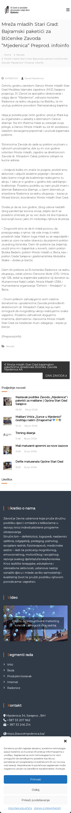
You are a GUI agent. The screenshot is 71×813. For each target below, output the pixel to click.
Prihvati (35, 779)
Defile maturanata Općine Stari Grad (39, 461)
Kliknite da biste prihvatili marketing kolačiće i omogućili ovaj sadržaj (35, 623)
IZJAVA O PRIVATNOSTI (47, 808)
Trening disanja (25, 433)
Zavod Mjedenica (34, 78)
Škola (10, 670)
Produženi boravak (19, 676)
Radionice (13, 688)
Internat (12, 682)
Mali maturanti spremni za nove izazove (42, 445)
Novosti (20, 54)
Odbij (35, 790)
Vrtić (10, 664)
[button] (65, 741)
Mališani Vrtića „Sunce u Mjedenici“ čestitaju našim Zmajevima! (38, 418)
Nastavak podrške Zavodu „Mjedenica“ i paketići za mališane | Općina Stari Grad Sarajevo (42, 400)
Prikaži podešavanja (36, 800)
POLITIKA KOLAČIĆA (20, 808)
